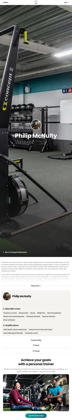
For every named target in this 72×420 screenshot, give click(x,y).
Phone (37, 351)
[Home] (35, 2)
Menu (6, 2)
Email (37, 345)
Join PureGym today (36, 416)
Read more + (36, 286)
